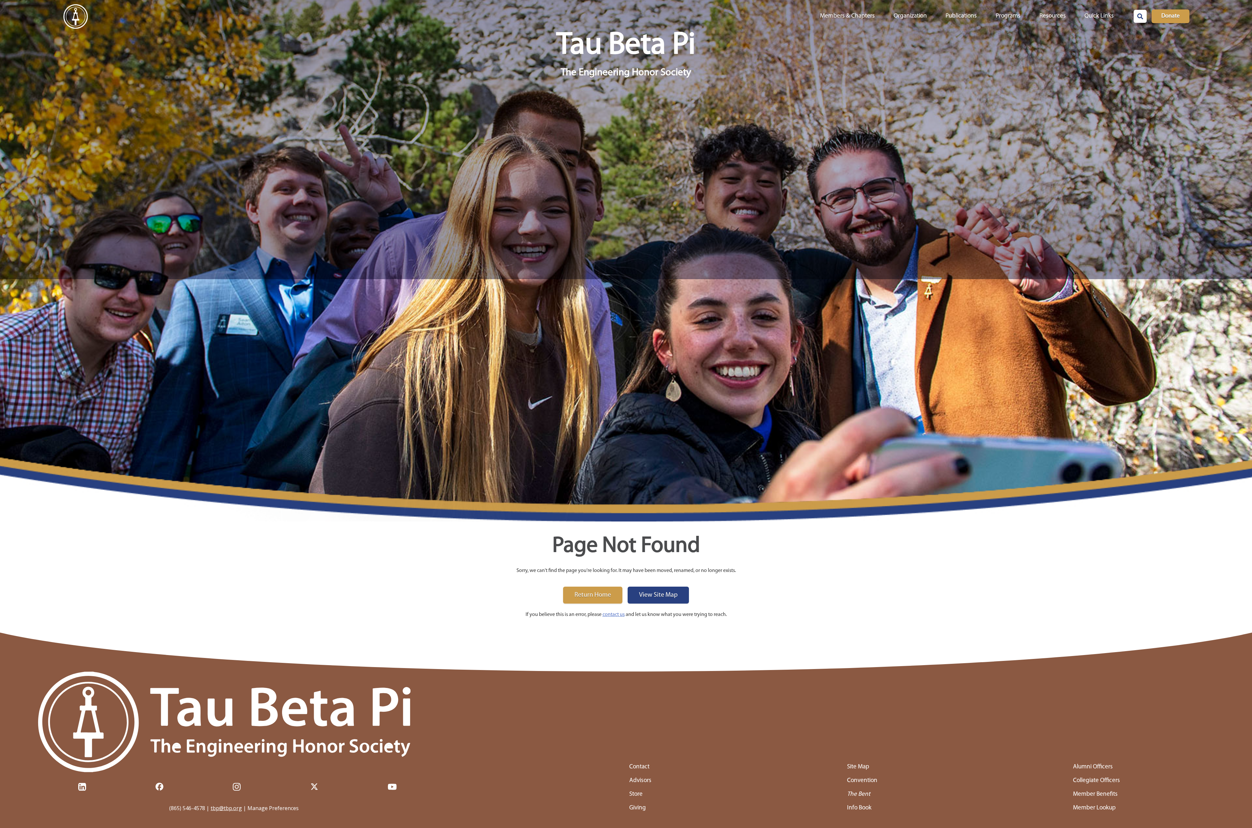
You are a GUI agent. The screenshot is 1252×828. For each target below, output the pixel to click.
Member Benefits (1095, 794)
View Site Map (658, 595)
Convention (862, 781)
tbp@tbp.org (226, 808)
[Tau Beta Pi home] (234, 723)
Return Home (592, 595)
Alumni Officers (1093, 767)
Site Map (858, 767)
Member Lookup (1094, 808)
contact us (614, 614)
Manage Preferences (273, 808)
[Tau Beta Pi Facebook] (159, 786)
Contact (639, 767)
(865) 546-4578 (187, 808)
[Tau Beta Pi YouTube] (392, 786)
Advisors (640, 781)
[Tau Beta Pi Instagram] (237, 786)
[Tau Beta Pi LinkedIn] (82, 786)
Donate (1170, 16)
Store (636, 794)
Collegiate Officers (1096, 781)
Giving (637, 808)
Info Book (859, 808)
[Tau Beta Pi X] (314, 786)
